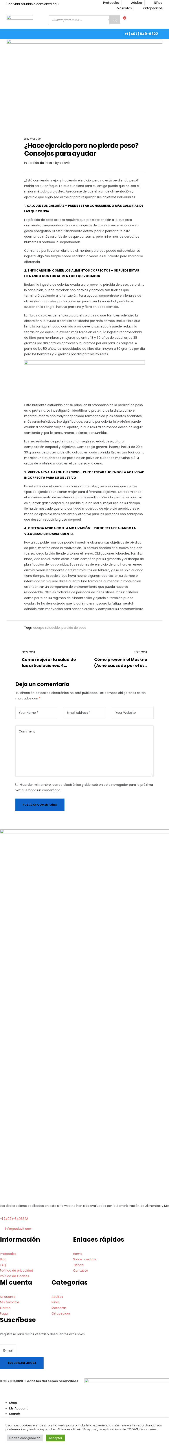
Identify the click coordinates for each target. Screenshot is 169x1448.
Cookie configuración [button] (24, 1438)
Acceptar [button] (55, 1438)
